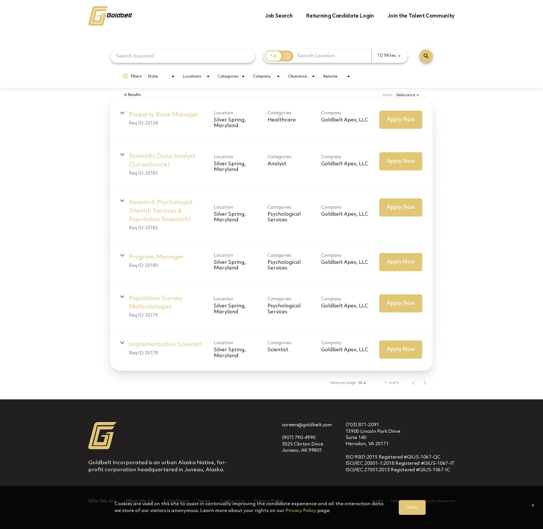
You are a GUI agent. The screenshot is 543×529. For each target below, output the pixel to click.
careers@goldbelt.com (307, 425)
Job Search (279, 16)
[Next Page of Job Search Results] (424, 383)
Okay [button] (412, 507)
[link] (271, 120)
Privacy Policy (301, 510)
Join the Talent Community (421, 16)
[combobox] (182, 56)
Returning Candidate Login (340, 16)
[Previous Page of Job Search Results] (413, 383)
